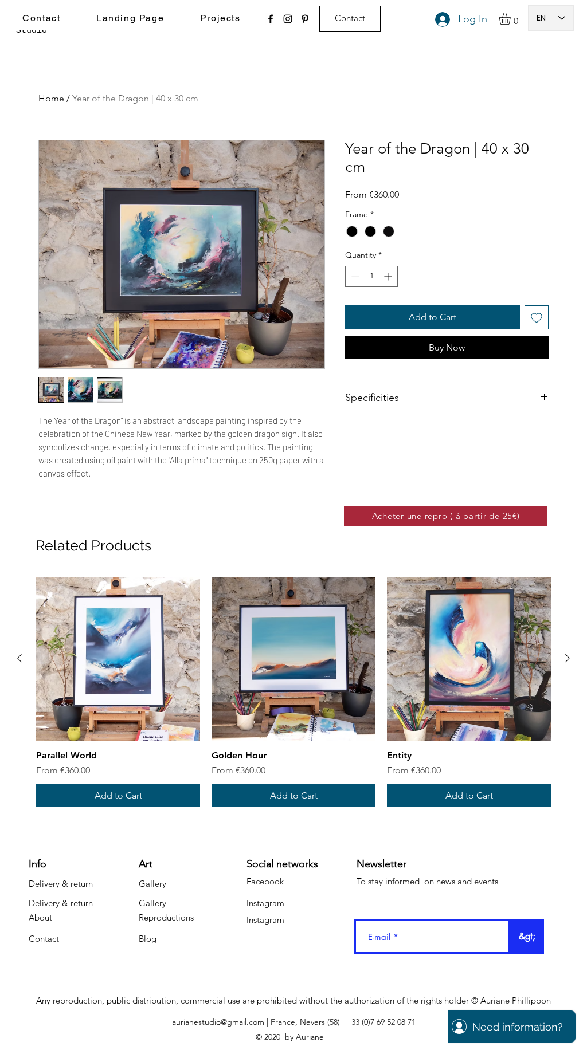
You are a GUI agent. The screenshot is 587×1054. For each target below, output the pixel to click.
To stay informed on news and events (427, 881)
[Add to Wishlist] (537, 317)
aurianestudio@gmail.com (218, 1022)
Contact (44, 938)
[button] (512, 19)
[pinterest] (305, 19)
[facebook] (270, 19)
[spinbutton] (371, 276)
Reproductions (166, 917)
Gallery (152, 883)
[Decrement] (354, 276)
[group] (293, 692)
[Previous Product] (19, 658)
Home (51, 98)
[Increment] (389, 276)
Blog (147, 938)
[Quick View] (118, 659)
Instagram (265, 903)
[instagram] (288, 19)
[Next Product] (567, 658)
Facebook (265, 881)
